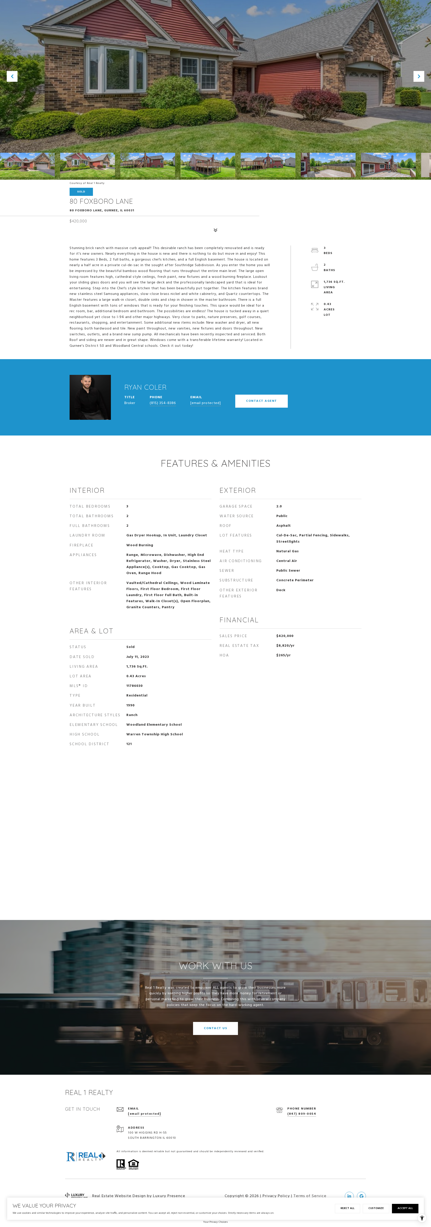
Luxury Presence (169, 1196)
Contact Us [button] (215, 1028)
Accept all (405, 1208)
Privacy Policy (276, 1196)
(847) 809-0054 (301, 1113)
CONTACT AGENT (261, 401)
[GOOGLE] (361, 1196)
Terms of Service (309, 1196)
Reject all (347, 1208)
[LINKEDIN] (349, 1196)
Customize (376, 1208)
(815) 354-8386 (163, 403)
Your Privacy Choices (215, 1222)
